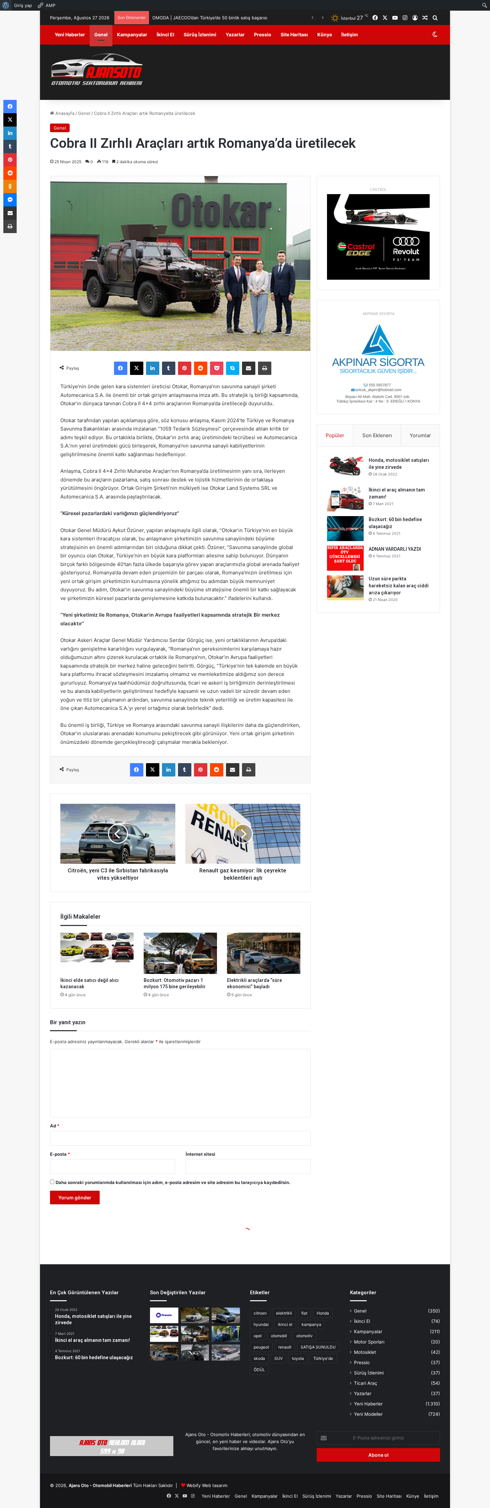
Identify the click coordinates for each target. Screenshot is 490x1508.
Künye (324, 34)
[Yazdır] (264, 368)
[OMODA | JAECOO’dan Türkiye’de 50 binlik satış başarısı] (226, 1316)
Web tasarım (214, 1485)
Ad (54, 1125)
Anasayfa (64, 113)
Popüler (335, 435)
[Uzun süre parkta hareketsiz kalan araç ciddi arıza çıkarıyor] (345, 587)
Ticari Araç (365, 1383)
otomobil (279, 1335)
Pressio (262, 34)
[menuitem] (6, 5)
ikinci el (285, 1324)
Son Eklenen (377, 435)
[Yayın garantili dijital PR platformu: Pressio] (164, 1316)
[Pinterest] (184, 368)
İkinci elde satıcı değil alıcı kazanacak (190, 17)
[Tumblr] (168, 368)
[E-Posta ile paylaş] (248, 368)
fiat (304, 1313)
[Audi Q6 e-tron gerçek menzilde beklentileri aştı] (195, 1316)
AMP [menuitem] (50, 5)
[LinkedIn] (152, 368)
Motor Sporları (369, 1342)
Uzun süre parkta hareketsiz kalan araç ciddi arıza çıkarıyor (399, 585)
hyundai (261, 1324)
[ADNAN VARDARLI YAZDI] (345, 558)
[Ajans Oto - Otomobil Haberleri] (96, 70)
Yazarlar (235, 34)
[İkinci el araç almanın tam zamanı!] (345, 498)
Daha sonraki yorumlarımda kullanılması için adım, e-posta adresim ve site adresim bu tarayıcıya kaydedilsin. (173, 1182)
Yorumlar (420, 435)
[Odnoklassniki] (10, 186)
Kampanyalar (132, 34)
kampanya (311, 1324)
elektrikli (284, 1313)
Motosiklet (365, 1352)
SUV (278, 1358)
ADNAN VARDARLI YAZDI (395, 549)
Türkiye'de (323, 1358)
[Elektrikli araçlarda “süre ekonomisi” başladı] (263, 953)
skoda (259, 1358)
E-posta (60, 1154)
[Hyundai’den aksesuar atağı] (195, 1352)
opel (258, 1335)
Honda (323, 1313)
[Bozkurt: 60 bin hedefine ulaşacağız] (345, 528)
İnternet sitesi (200, 1154)
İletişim (349, 34)
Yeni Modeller (368, 1414)
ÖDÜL (259, 1369)
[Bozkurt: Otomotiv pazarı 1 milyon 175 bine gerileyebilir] (180, 953)
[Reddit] (200, 368)
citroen (260, 1313)
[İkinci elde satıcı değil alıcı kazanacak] (97, 953)
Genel (101, 34)
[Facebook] (120, 368)
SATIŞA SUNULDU (318, 1347)
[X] (136, 368)
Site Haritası (294, 34)
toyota (298, 1358)
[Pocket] (216, 368)
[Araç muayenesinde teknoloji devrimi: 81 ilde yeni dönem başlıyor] (226, 1352)
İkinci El (165, 34)
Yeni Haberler (70, 34)
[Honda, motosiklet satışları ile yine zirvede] (345, 469)
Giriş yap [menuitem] (23, 5)
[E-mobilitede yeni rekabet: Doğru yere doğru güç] (226, 1334)
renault (284, 1347)
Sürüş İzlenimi (200, 34)
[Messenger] (10, 199)
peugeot (261, 1347)
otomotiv (304, 1335)
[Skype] (232, 368)
